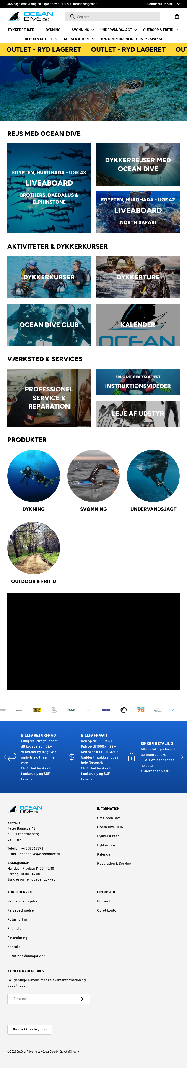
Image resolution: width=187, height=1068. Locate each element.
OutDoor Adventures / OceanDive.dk (37, 1051)
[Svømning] (93, 476)
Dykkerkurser (108, 836)
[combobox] (112, 16)
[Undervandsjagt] (153, 476)
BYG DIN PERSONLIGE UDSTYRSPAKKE (132, 38)
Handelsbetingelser (23, 901)
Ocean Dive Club (110, 827)
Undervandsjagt (153, 509)
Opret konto (106, 910)
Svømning (93, 509)
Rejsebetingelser (21, 910)
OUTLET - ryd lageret (37, 49)
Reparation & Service (114, 863)
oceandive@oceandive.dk (40, 853)
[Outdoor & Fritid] (33, 548)
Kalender (104, 854)
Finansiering (17, 937)
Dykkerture (106, 845)
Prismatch (15, 928)
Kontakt (13, 946)
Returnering (17, 919)
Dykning (34, 509)
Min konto (105, 901)
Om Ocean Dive (109, 817)
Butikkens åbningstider (26, 955)
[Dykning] (33, 476)
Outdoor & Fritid (33, 581)
